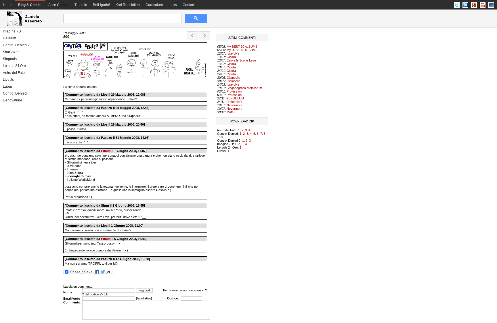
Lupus (8, 86)
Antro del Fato (14, 73)
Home (7, 5)
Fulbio (106, 151)
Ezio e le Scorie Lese (241, 60)
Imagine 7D (12, 31)
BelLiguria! (101, 5)
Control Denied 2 (16, 45)
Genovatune (12, 100)
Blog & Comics (30, 5)
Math (230, 112)
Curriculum (154, 5)
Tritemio (80, 5)
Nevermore (234, 105)
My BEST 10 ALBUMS (242, 46)
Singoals (10, 59)
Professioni (234, 91)
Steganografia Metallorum (244, 88)
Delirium (9, 38)
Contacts (189, 5)
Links (173, 5)
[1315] (135, 77)
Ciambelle (233, 77)
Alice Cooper (58, 5)
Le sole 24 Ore (14, 66)
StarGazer (11, 52)
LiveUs (8, 80)
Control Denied (15, 93)
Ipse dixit (233, 53)
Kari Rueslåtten (128, 5)
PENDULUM (235, 98)
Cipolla (231, 57)
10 (221, 137)
